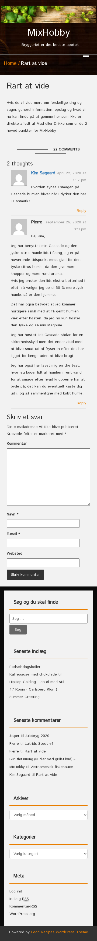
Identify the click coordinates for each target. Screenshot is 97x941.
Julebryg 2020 (37, 736)
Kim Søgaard (43, 173)
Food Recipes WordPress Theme (59, 932)
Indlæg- (19, 899)
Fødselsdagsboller (24, 667)
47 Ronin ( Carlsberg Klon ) (33, 689)
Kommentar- (23, 906)
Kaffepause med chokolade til (35, 674)
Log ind (15, 891)
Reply (81, 210)
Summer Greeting (24, 697)
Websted (14, 553)
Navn (12, 514)
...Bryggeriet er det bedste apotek (48, 37)
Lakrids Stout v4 (39, 743)
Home (10, 63)
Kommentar (17, 443)
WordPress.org (22, 914)
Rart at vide (35, 751)
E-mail (13, 534)
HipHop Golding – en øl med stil (36, 682)
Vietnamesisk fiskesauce (51, 767)
